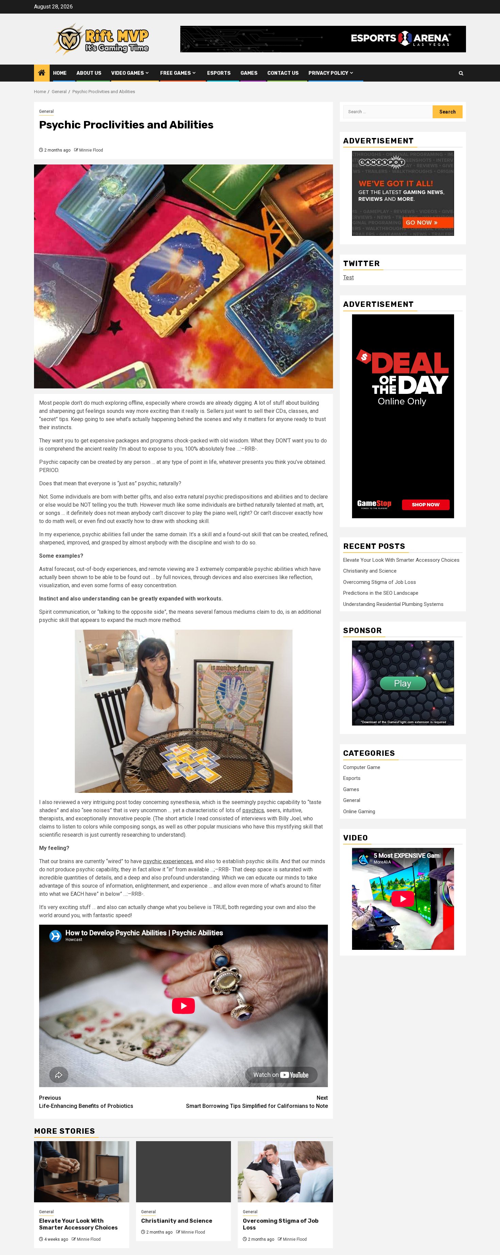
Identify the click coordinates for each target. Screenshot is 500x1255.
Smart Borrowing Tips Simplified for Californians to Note (257, 1102)
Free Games (175, 73)
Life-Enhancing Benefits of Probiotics (86, 1102)
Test (348, 277)
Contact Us (283, 73)
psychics (253, 810)
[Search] (461, 73)
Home (60, 73)
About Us (89, 73)
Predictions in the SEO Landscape (380, 593)
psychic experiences (168, 861)
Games (248, 73)
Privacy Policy (328, 73)
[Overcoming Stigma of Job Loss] (285, 1171)
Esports (219, 73)
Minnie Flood (91, 150)
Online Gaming (359, 811)
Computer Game (361, 767)
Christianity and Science (176, 1221)
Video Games (127, 73)
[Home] (42, 73)
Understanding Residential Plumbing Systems (393, 604)
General (46, 111)
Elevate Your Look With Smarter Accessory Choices (78, 1224)
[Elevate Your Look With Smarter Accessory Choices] (81, 1171)
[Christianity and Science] (183, 1171)
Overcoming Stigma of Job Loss (379, 582)
